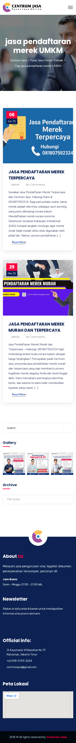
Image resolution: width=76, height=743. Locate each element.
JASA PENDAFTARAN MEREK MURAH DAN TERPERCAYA (36, 327)
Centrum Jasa (56, 737)
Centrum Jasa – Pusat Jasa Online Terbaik (36, 60)
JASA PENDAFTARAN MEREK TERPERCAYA (36, 175)
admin (15, 184)
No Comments (35, 184)
